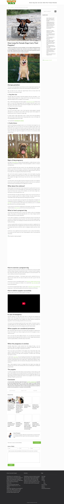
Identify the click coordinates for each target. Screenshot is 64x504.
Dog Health (35, 390)
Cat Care (40, 2)
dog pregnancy (15, 162)
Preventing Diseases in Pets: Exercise (50, 28)
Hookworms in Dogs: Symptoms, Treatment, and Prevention (50, 31)
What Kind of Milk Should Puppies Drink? (50, 54)
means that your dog (30, 101)
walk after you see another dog (34, 286)
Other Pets (45, 2)
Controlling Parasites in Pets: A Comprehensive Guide (50, 34)
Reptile (44, 483)
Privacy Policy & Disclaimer (46, 488)
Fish (44, 482)
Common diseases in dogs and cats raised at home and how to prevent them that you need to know (50, 50)
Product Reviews (52, 2)
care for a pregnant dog (31, 381)
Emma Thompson (12, 390)
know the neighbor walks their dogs (33, 281)
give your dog (17, 207)
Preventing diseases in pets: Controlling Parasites (50, 38)
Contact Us (43, 487)
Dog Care (35, 2)
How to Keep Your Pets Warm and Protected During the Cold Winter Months (50, 19)
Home (30, 2)
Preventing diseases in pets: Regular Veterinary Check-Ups (50, 46)
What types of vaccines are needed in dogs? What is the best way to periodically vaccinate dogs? (50, 42)
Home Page (43, 476)
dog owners (16, 356)
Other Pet (43, 480)
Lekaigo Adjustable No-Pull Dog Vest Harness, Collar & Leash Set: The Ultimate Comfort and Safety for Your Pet (50, 24)
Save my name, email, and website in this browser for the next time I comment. (23, 451)
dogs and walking (35, 282)
